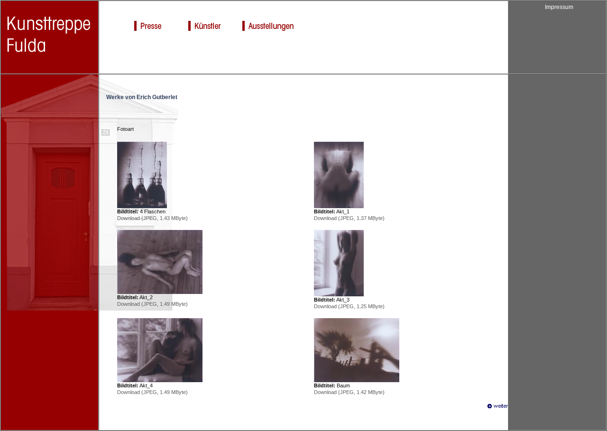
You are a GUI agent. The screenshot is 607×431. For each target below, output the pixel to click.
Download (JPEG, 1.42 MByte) (349, 392)
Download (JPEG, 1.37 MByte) (349, 218)
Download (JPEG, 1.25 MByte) (349, 306)
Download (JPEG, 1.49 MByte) (152, 304)
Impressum (559, 7)
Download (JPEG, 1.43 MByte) (152, 218)
